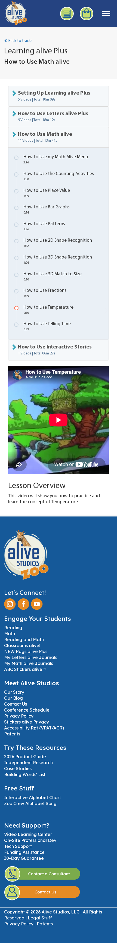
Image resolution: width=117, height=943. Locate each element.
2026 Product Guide (25, 756)
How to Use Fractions (44, 293)
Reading (13, 627)
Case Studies (18, 768)
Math (9, 633)
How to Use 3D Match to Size (52, 276)
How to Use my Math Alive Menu (55, 159)
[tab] (58, 96)
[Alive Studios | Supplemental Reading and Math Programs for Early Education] (13, 12)
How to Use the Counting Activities (58, 176)
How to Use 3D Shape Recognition (57, 259)
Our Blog (13, 698)
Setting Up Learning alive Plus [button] (54, 96)
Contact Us (15, 704)
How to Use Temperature (48, 310)
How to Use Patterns (44, 226)
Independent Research (28, 762)
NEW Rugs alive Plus (25, 651)
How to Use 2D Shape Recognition (57, 243)
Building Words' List (24, 774)
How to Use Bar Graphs (46, 209)
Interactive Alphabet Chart (32, 797)
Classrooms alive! (22, 645)
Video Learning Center (28, 834)
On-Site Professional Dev (30, 840)
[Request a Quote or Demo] (67, 13)
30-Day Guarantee (24, 858)
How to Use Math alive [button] (45, 137)
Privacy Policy (18, 716)
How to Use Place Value (46, 193)
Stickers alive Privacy (26, 722)
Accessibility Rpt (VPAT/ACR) (34, 728)
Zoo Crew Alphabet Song (30, 803)
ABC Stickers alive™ (25, 669)
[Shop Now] (87, 13)
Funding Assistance (24, 852)
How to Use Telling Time (47, 326)
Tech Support (18, 846)
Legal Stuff (40, 918)
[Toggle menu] (106, 14)
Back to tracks (20, 41)
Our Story (14, 692)
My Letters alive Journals (30, 657)
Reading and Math (24, 639)
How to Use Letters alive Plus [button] (53, 116)
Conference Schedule (27, 710)
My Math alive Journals (28, 663)
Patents (12, 734)
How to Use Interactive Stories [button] (55, 350)
